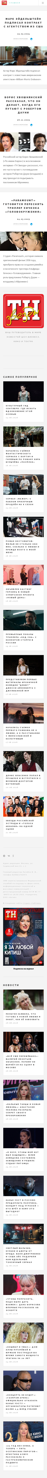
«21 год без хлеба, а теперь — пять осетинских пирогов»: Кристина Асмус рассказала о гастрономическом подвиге (22, 1454)
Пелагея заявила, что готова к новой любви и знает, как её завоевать (23, 1017)
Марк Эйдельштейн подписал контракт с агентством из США (23, 23)
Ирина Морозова (20, 38)
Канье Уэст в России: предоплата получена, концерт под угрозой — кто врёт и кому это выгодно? (22, 1205)
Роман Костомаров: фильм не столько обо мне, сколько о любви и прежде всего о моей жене (23, 546)
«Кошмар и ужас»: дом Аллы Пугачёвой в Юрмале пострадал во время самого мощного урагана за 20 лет (22, 1352)
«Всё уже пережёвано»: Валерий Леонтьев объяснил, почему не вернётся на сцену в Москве (22, 1061)
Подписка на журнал (23, 968)
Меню (43, 3)
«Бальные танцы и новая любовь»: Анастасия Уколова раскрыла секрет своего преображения (23, 1110)
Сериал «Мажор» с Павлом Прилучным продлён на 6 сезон (20, 501)
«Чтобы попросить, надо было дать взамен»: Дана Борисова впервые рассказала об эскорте (23, 1304)
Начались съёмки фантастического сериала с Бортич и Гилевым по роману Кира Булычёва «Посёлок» (23, 456)
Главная (14, 3)
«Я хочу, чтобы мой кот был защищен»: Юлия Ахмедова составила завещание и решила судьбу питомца (22, 1158)
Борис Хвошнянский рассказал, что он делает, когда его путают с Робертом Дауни (24, 105)
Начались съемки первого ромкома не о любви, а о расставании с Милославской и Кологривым (23, 733)
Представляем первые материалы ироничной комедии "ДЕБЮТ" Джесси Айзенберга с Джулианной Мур (21, 685)
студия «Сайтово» (32, 903)
